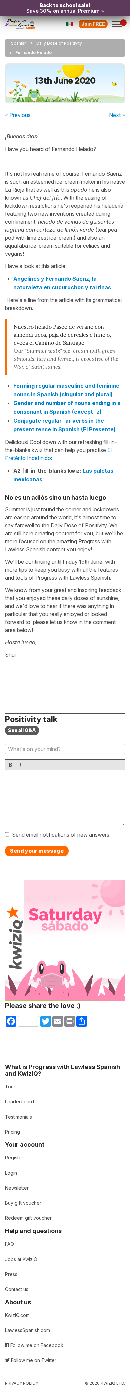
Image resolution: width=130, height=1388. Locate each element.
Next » (117, 115)
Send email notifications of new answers (60, 834)
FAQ (9, 1244)
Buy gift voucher (23, 1203)
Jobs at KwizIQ (21, 1259)
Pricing (12, 1132)
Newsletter (17, 1188)
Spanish (19, 43)
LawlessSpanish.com (27, 1330)
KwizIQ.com (17, 1315)
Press (11, 1274)
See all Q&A (22, 730)
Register (14, 1157)
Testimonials (18, 1117)
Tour (10, 1086)
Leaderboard (19, 1101)
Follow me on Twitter (33, 1360)
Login (11, 1173)
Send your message (37, 850)
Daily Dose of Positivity (59, 43)
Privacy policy (21, 1383)
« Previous (18, 115)
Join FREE (93, 24)
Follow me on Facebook (36, 1345)
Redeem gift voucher (28, 1218)
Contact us (16, 1289)
